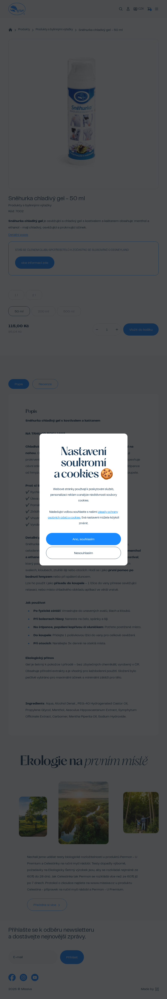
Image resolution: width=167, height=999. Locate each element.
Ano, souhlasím (83, 539)
